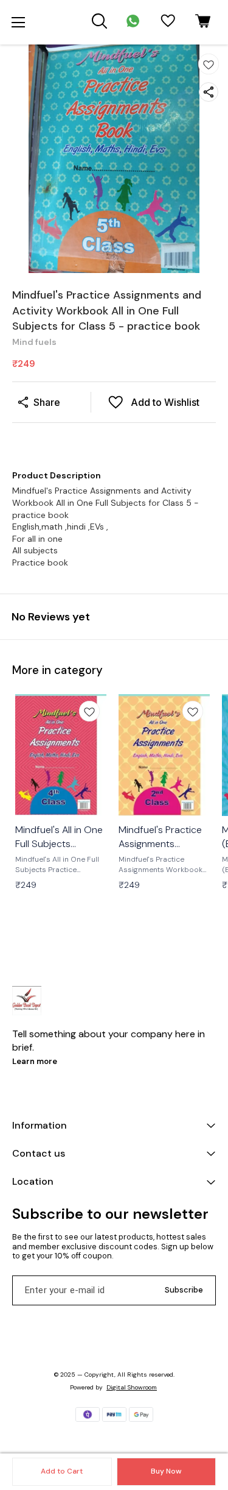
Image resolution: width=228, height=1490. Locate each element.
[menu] (18, 22)
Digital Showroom (131, 1387)
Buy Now (166, 1471)
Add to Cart (62, 1471)
